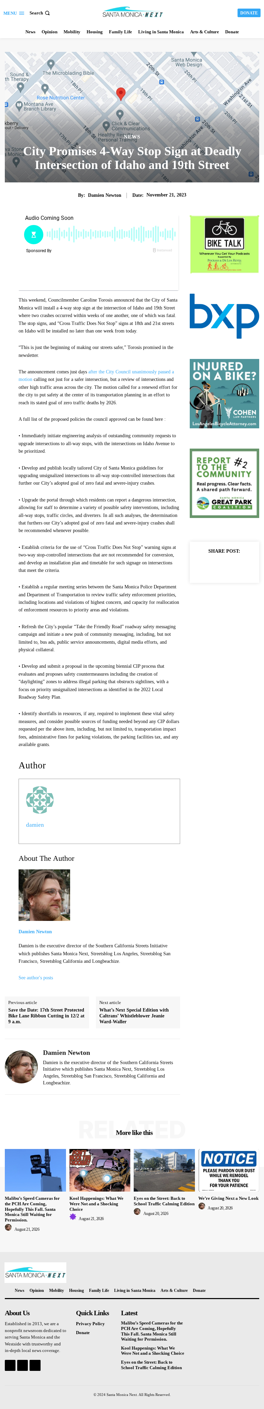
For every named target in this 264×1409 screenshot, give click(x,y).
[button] (40, 13)
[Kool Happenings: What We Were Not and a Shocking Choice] (100, 1170)
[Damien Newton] (21, 1066)
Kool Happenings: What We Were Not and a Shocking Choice (96, 1203)
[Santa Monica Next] (133, 12)
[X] (224, 567)
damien (35, 825)
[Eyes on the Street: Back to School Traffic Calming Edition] (164, 1170)
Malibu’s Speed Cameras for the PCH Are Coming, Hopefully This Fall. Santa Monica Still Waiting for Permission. (32, 1209)
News (132, 136)
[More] (240, 567)
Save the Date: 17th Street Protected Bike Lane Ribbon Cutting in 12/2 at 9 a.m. (46, 1015)
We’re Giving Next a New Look (228, 1198)
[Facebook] (208, 567)
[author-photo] (9, 1229)
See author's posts (36, 977)
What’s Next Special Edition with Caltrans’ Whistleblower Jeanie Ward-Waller (134, 1015)
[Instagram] (22, 1365)
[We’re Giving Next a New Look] (229, 1170)
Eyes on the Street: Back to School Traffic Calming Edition (164, 1201)
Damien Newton (104, 195)
